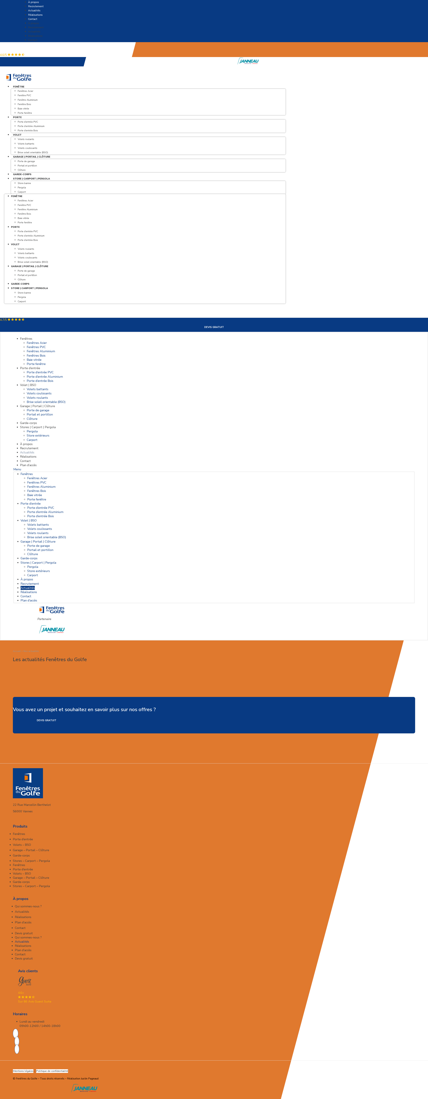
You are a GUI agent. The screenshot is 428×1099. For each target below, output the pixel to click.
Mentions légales (23, 1071)
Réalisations (35, 15)
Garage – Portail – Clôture (31, 850)
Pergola (22, 187)
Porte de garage (26, 161)
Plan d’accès (28, 465)
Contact (32, 19)
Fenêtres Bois (36, 356)
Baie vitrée (23, 108)
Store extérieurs (38, 436)
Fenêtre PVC (24, 95)
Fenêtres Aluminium (41, 351)
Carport (22, 192)
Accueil (17, 651)
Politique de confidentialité (52, 1071)
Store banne (24, 183)
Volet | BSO (28, 385)
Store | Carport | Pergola (31, 178)
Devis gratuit (24, 933)
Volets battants (26, 143)
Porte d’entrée (30, 368)
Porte (17, 117)
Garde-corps (20, 283)
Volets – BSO (22, 845)
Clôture (22, 279)
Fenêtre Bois (24, 104)
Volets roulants (26, 139)
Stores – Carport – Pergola (31, 861)
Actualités (34, 10)
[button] (214, 469)
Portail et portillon (27, 165)
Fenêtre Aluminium (28, 100)
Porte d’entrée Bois (28, 130)
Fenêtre (18, 86)
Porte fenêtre (25, 113)
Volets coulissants (27, 148)
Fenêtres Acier (25, 91)
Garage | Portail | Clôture (31, 156)
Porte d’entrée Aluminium (31, 126)
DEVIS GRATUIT (214, 327)
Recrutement (36, 6)
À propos (33, 2)
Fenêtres (26, 339)
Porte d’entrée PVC (28, 121)
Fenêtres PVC (36, 347)
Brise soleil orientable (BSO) (33, 262)
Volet (17, 134)
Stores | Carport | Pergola (38, 427)
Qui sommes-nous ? (28, 906)
